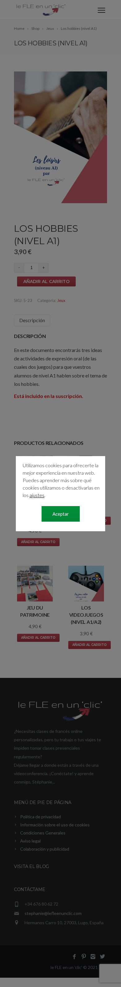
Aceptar (60, 514)
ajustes (36, 495)
